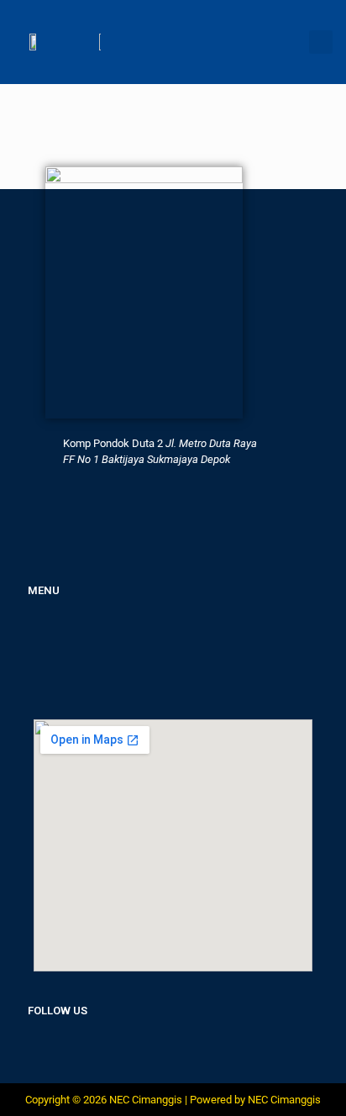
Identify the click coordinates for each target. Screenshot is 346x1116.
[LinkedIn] (69, 1049)
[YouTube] (178, 1049)
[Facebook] (33, 1049)
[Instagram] (105, 1049)
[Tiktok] (142, 1049)
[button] (321, 42)
